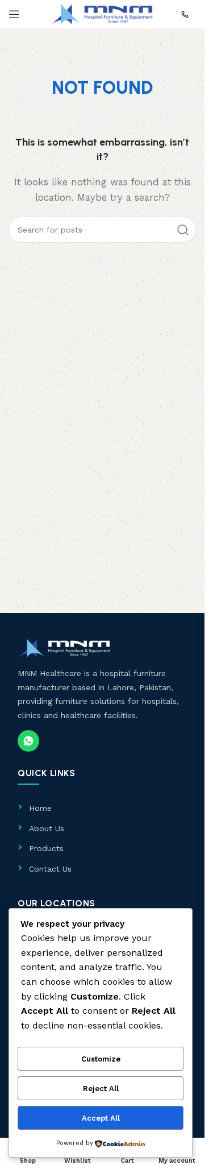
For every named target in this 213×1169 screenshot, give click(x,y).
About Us (46, 828)
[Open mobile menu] (14, 14)
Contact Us (50, 868)
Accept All (101, 1118)
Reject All (101, 1088)
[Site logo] (102, 14)
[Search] (183, 230)
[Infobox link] (188, 14)
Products (46, 848)
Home (40, 808)
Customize (100, 1059)
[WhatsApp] (28, 741)
